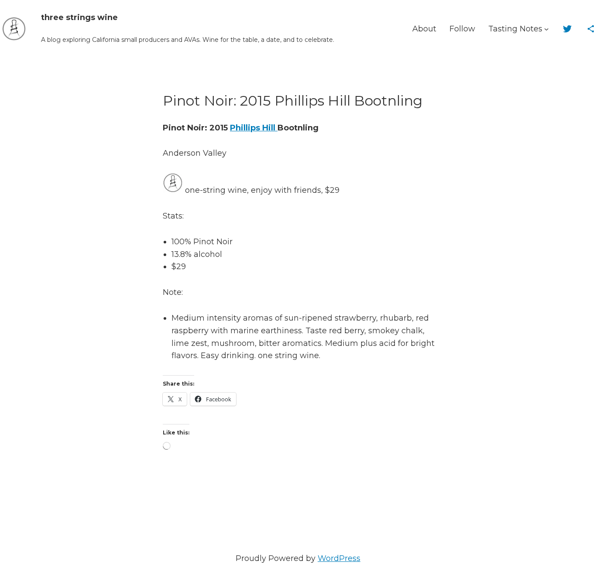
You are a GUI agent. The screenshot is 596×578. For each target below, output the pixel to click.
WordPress (339, 558)
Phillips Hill (253, 128)
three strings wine (79, 17)
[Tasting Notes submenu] (546, 29)
